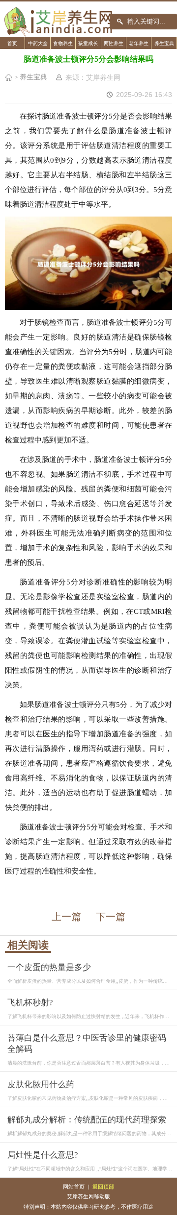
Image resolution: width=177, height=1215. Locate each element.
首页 (12, 43)
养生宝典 (164, 43)
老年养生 (138, 43)
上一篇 (66, 916)
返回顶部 (103, 1187)
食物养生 (63, 43)
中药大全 (38, 43)
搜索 (120, 21)
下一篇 (110, 916)
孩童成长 (88, 43)
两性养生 (113, 43)
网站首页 (74, 1187)
